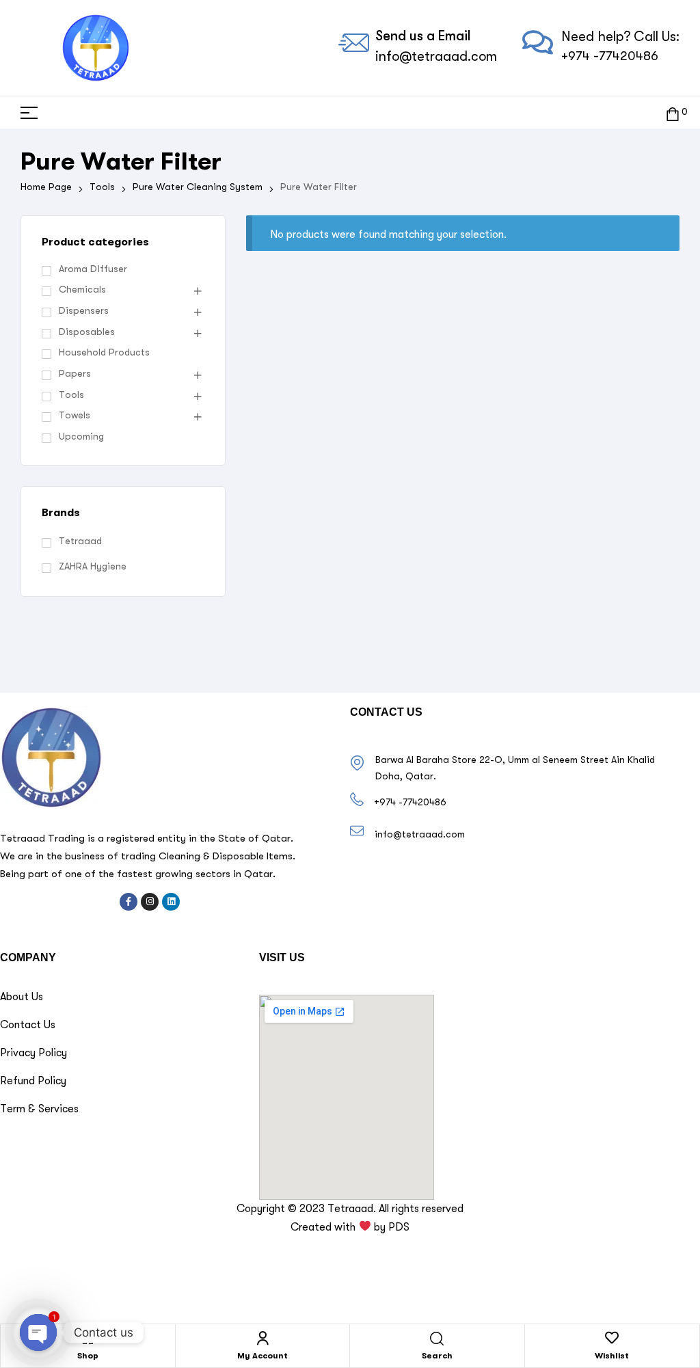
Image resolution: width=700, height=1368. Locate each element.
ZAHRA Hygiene (92, 566)
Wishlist (612, 1355)
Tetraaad (80, 540)
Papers (75, 373)
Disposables (87, 331)
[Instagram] (150, 902)
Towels (74, 415)
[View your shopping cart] (672, 112)
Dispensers (84, 310)
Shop (87, 1355)
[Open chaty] (38, 1332)
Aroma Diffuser (93, 268)
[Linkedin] (171, 902)
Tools (102, 186)
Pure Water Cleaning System (197, 186)
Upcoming (81, 436)
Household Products (104, 352)
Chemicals (82, 289)
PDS (398, 1227)
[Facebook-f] (128, 902)
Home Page (46, 186)
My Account (262, 1355)
